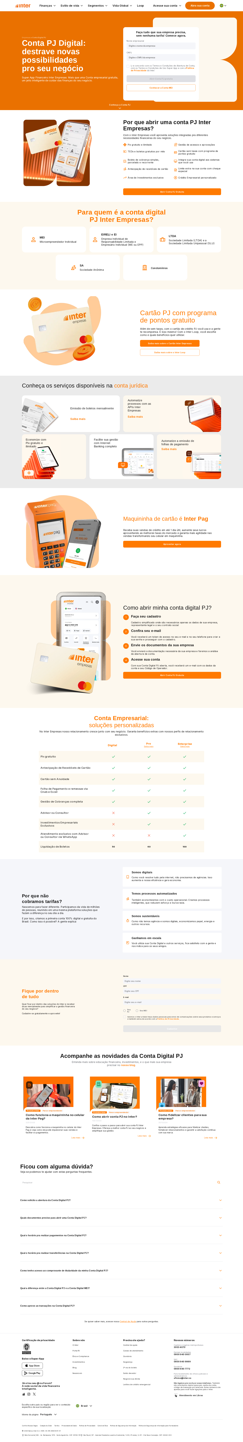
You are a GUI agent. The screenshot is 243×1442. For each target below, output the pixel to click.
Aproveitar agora (172, 544)
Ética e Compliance (81, 1356)
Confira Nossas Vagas (30, 1426)
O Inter (75, 1345)
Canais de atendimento (133, 1351)
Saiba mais (78, 419)
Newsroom (77, 1373)
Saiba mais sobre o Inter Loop (169, 352)
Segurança (127, 1362)
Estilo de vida (70, 5)
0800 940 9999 (182, 1361)
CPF (125, 986)
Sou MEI (143, 1011)
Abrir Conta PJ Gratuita (172, 192)
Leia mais (75, 1137)
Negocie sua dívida (131, 1379)
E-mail (126, 997)
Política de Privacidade (87, 1426)
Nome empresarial (135, 41)
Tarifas (56, 1426)
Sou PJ (129, 1011)
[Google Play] (32, 1373)
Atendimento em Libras (191, 1395)
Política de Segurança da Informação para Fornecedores (158, 1426)
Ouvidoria (127, 1356)
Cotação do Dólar (46, 1426)
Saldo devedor (129, 1373)
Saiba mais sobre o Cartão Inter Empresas (170, 343)
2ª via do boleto (130, 1368)
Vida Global (120, 5)
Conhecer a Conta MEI (161, 88)
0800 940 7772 (182, 1369)
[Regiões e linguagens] (223, 5)
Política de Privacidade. (168, 1019)
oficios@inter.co (182, 1378)
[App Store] (32, 1365)
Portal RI (76, 1351)
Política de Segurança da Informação (123, 1426)
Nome (125, 976)
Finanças (46, 5)
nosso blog (128, 1065)
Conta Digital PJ (39, 37)
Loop (140, 5)
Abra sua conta (200, 5)
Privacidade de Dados (69, 1426)
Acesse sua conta (165, 5)
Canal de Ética (102, 1426)
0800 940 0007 (182, 1354)
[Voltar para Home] (22, 6)
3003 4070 (179, 1347)
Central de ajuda (130, 1345)
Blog (74, 1368)
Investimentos (79, 1362)
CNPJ (129, 53)
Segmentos (96, 5)
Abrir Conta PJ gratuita (161, 79)
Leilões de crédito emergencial (136, 1384)
